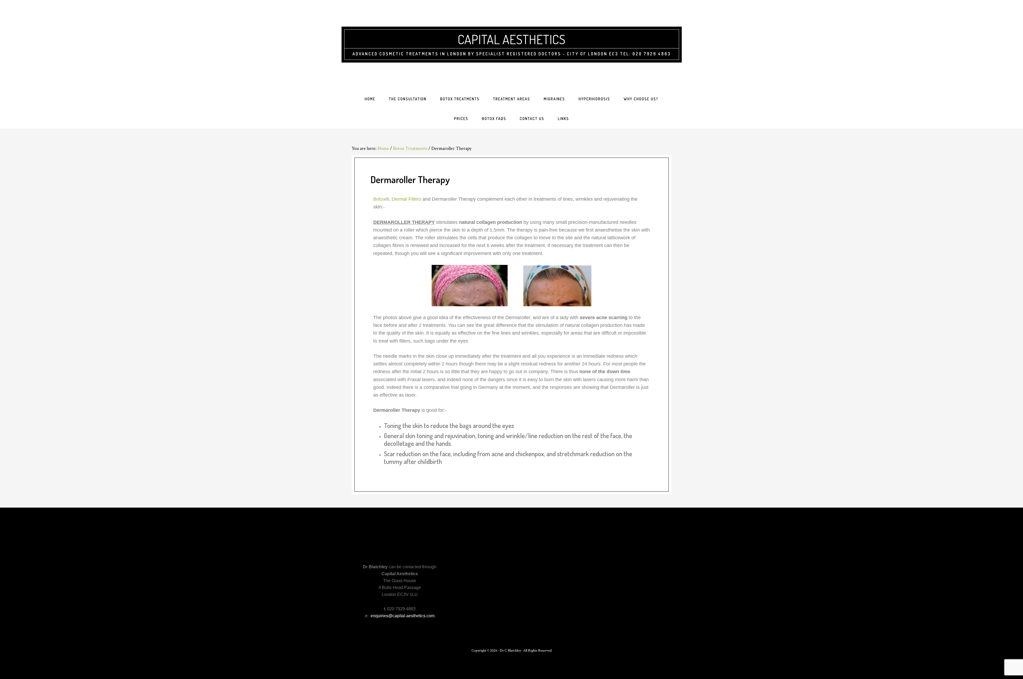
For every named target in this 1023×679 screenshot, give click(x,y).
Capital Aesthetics (511, 39)
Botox (379, 199)
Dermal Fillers (406, 199)
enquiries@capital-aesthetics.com (403, 616)
